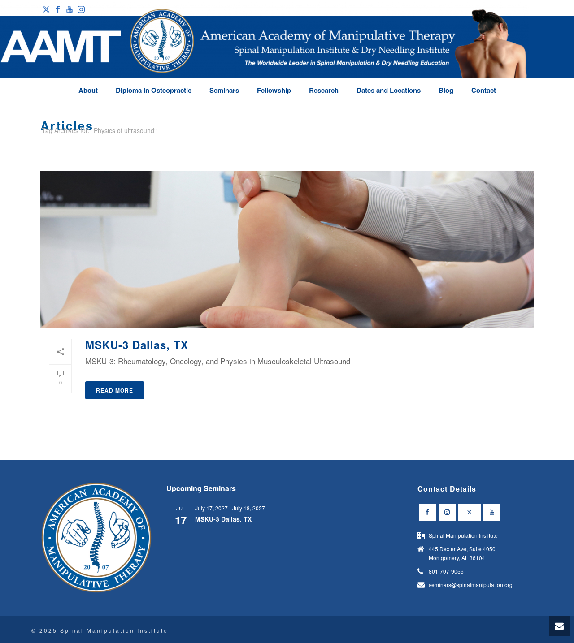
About (88, 90)
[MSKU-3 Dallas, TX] (287, 249)
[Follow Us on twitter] (469, 512)
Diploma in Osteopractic (153, 90)
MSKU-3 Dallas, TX (136, 344)
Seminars (224, 90)
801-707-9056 (446, 571)
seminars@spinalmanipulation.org (471, 584)
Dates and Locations (389, 90)
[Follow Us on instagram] (447, 512)
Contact (483, 90)
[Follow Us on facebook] (427, 512)
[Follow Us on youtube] (491, 512)
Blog (446, 90)
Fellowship (274, 90)
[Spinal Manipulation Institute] (264, 54)
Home (517, 147)
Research (324, 90)
